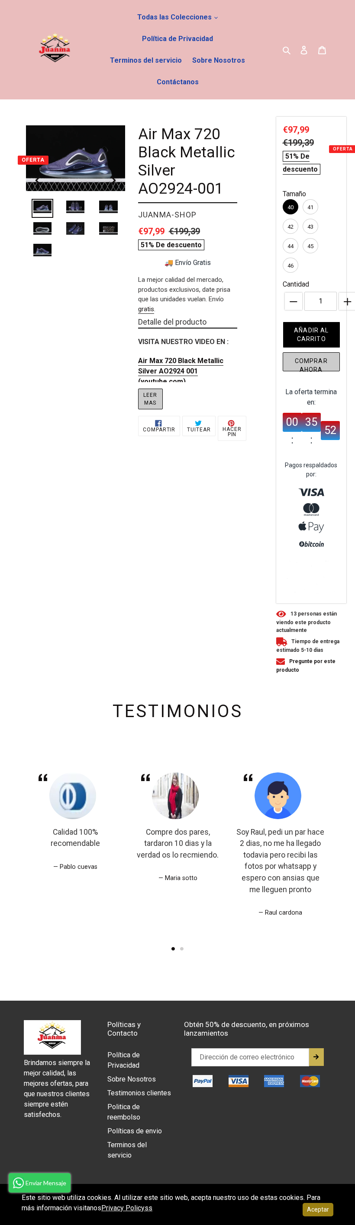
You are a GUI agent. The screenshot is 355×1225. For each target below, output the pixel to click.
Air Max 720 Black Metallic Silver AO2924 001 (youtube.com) (180, 371)
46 (290, 265)
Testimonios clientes (139, 1093)
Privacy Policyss (126, 1208)
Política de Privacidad (177, 39)
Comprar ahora (311, 364)
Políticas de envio (134, 1131)
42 (290, 226)
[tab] (173, 948)
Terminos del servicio (146, 60)
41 (310, 207)
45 (310, 246)
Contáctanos (178, 82)
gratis (146, 309)
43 (310, 226)
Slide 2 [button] (182, 948)
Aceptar (318, 1209)
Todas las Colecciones (175, 17)
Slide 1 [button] (173, 948)
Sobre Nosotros (218, 60)
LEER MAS (150, 399)
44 (290, 246)
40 (290, 207)
